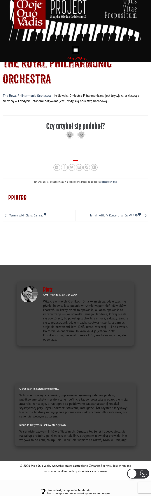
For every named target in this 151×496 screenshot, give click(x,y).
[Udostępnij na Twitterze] (71, 167)
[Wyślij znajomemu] (79, 167)
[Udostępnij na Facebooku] (64, 167)
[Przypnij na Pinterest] (86, 167)
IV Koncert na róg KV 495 (114, 215)
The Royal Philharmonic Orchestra (27, 95)
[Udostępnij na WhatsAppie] (56, 167)
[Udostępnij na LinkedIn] (94, 167)
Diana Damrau (26, 215)
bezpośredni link (108, 181)
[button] (75, 50)
